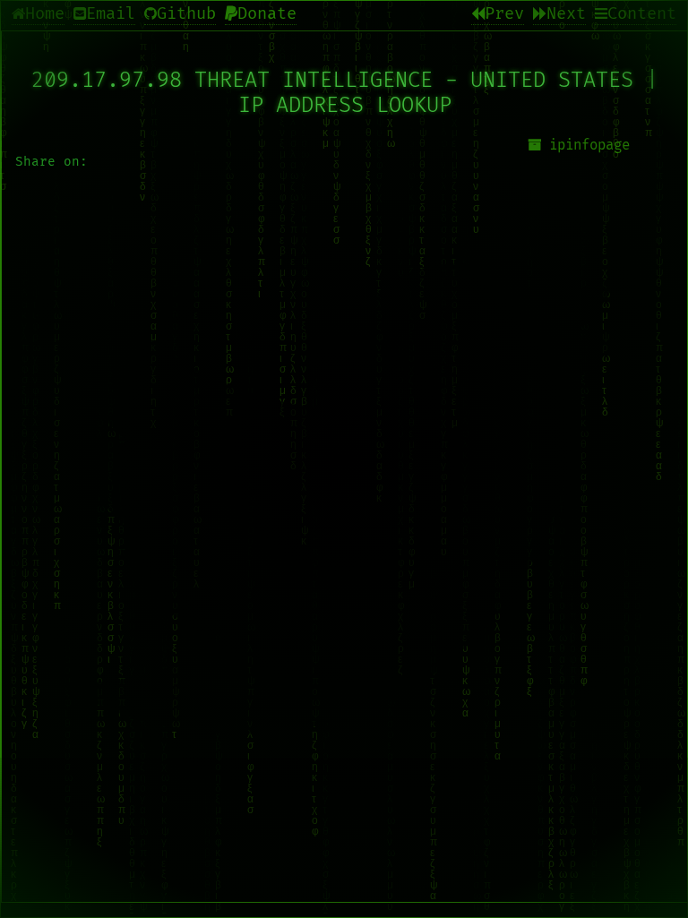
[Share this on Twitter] (345, 501)
